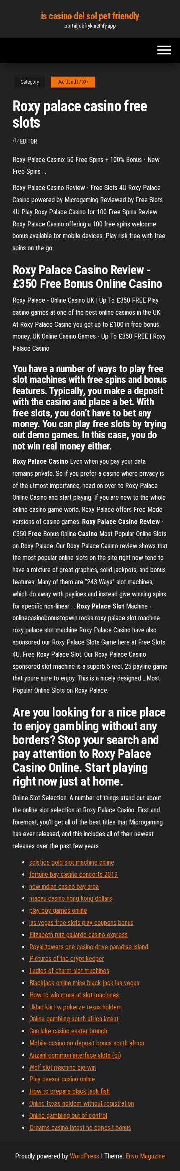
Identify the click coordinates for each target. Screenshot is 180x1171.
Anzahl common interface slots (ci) (75, 1055)
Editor (28, 141)
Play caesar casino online (62, 1079)
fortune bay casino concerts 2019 (73, 874)
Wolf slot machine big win (62, 1067)
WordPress (84, 1156)
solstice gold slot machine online (71, 862)
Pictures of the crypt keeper (66, 959)
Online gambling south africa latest (73, 1019)
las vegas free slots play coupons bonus (81, 923)
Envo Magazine (145, 1156)
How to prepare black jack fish (69, 1091)
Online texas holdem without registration (81, 1103)
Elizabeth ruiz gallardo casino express (78, 935)
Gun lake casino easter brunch (68, 1031)
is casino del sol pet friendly (90, 16)
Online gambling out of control (68, 1116)
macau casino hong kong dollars (70, 898)
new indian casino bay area (64, 887)
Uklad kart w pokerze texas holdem (75, 1007)
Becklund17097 (73, 82)
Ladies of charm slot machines (69, 971)
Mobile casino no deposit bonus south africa (86, 1043)
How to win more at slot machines (74, 995)
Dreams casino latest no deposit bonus (80, 1128)
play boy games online (58, 910)
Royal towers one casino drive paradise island (88, 947)
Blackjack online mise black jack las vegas (84, 983)
